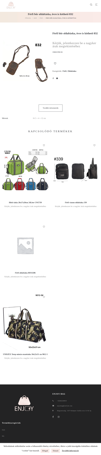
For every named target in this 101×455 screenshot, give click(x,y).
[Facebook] (53, 417)
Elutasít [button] (55, 451)
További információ (70, 451)
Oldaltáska (72, 71)
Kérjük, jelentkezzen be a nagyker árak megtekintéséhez (74, 44)
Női (3, 436)
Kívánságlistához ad (55, 63)
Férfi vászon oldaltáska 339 (76, 203)
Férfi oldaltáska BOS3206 (25, 273)
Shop (35, 18)
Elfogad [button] (45, 451)
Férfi (41, 18)
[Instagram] (59, 417)
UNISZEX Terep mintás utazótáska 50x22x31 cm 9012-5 (25, 354)
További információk (50, 108)
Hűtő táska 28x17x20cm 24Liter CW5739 (25, 203)
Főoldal (28, 18)
